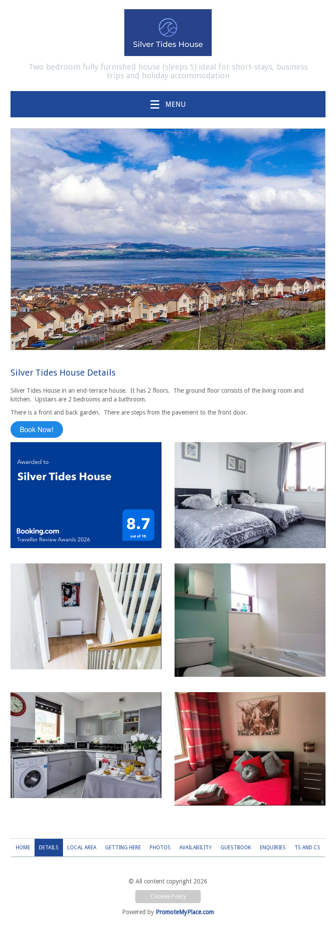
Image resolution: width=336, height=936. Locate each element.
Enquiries (273, 848)
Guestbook (235, 848)
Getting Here (123, 848)
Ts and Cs (307, 848)
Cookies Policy (168, 897)
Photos (160, 848)
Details (49, 848)
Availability (195, 848)
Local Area (81, 848)
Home (23, 848)
